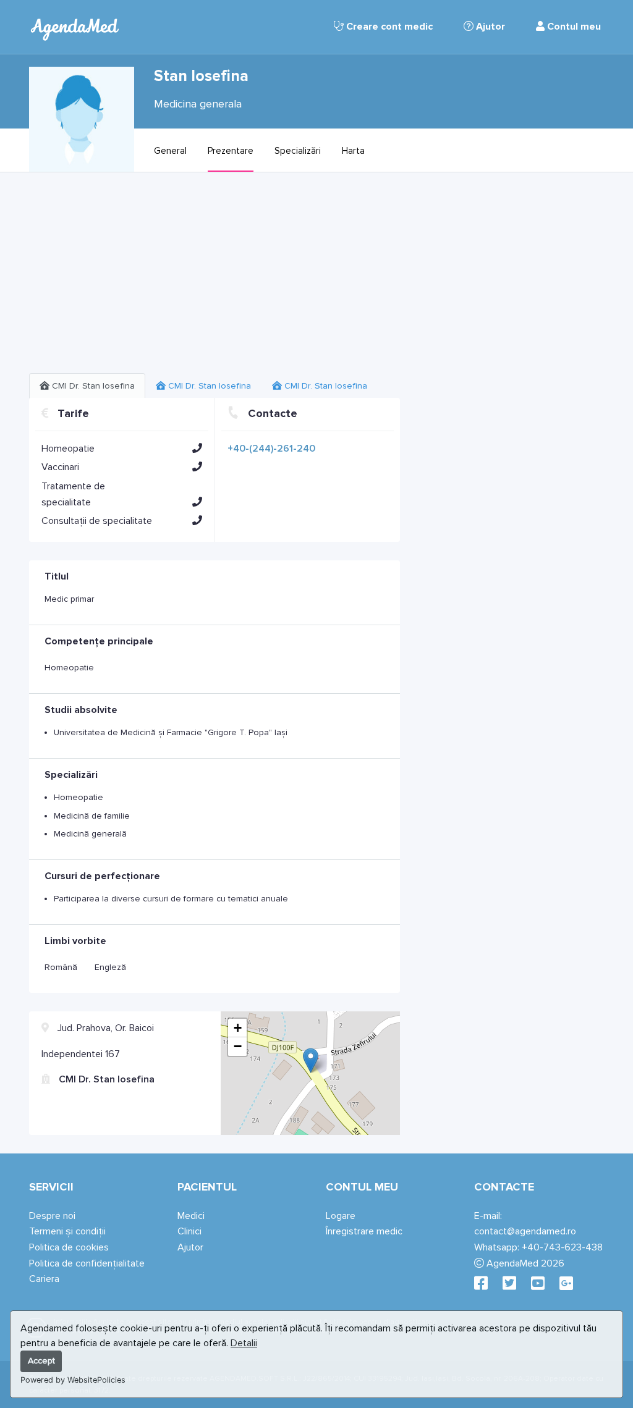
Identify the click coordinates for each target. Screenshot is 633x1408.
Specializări (297, 150)
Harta (353, 150)
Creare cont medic (388, 26)
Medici (191, 1216)
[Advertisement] (214, 277)
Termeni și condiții (67, 1231)
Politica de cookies (69, 1247)
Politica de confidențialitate (87, 1263)
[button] (197, 448)
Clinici (189, 1231)
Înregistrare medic (364, 1231)
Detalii (244, 1343)
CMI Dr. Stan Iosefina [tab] (92, 386)
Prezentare (230, 150)
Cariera (44, 1279)
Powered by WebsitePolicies (72, 1380)
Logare (340, 1216)
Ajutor (489, 26)
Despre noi (52, 1216)
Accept (41, 1360)
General (170, 150)
